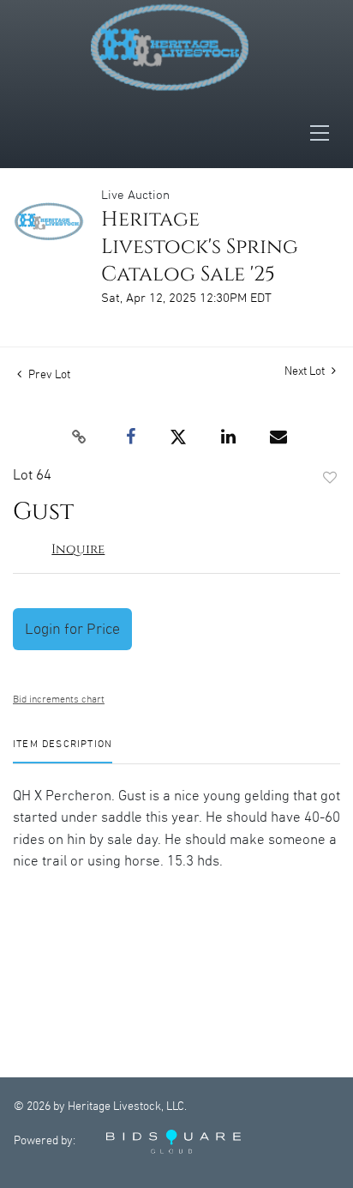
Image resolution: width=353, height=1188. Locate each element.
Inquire (78, 549)
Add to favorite (330, 478)
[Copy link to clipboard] (79, 437)
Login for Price (72, 629)
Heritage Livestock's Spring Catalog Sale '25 (199, 247)
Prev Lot (48, 375)
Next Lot (305, 371)
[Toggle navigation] (324, 133)
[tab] (62, 751)
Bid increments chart (59, 699)
